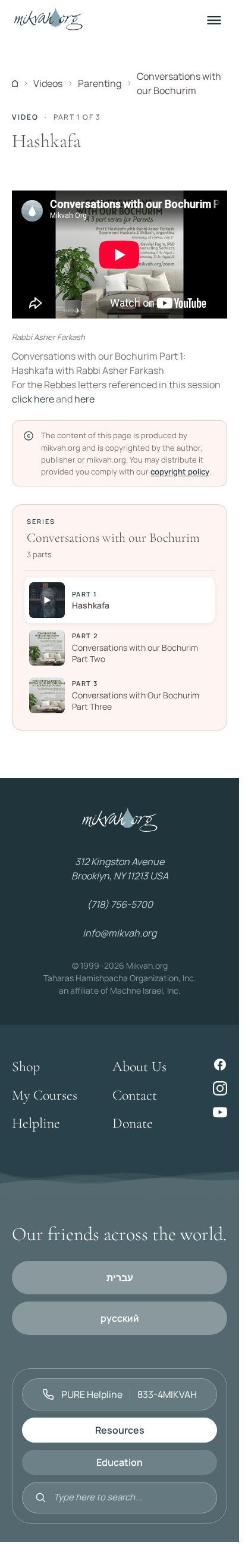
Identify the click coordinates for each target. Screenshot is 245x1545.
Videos (47, 83)
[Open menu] (214, 20)
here (84, 398)
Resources (120, 1430)
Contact (134, 1095)
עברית (119, 1277)
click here (33, 398)
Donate (132, 1123)
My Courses (44, 1095)
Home (15, 83)
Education (119, 1462)
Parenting (99, 83)
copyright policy (179, 471)
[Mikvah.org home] (48, 20)
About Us (139, 1066)
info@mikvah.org (119, 933)
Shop (26, 1066)
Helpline (36, 1123)
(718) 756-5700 (120, 904)
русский (119, 1318)
